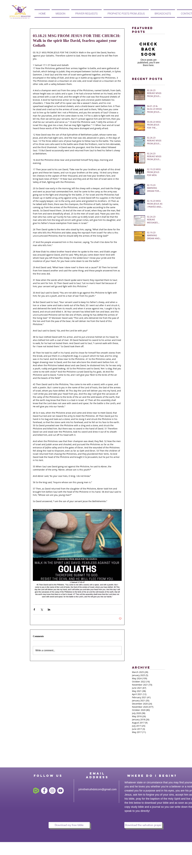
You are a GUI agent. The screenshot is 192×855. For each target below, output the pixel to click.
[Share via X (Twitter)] (41, 609)
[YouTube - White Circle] (60, 790)
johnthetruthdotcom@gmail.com (97, 789)
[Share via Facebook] (34, 609)
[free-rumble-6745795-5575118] (36, 790)
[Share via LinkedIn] (49, 609)
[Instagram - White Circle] (52, 790)
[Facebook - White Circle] (44, 790)
